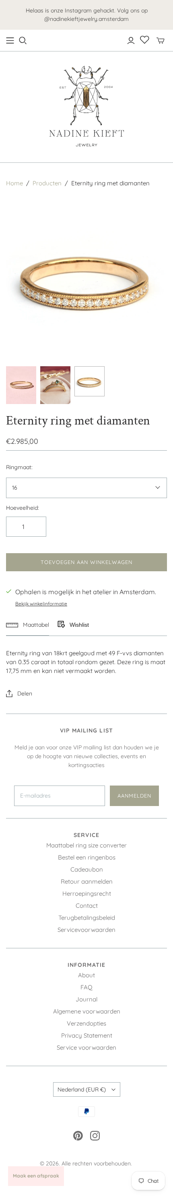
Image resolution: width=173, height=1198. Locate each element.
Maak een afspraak (36, 1176)
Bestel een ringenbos (86, 857)
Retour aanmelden (87, 881)
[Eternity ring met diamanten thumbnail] (21, 385)
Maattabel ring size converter (86, 845)
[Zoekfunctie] (23, 41)
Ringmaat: (19, 467)
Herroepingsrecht (86, 893)
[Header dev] (10, 41)
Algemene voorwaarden (86, 1011)
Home (14, 183)
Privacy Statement (86, 1035)
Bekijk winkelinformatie (41, 604)
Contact (87, 905)
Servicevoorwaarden (86, 929)
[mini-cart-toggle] (160, 40)
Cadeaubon (86, 869)
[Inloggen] (131, 40)
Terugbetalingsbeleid (86, 917)
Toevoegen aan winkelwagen (87, 562)
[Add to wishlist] (60, 625)
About (86, 975)
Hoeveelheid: (22, 507)
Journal (86, 999)
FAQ (86, 987)
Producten (47, 183)
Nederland (82, 1089)
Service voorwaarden (86, 1047)
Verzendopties (86, 1023)
